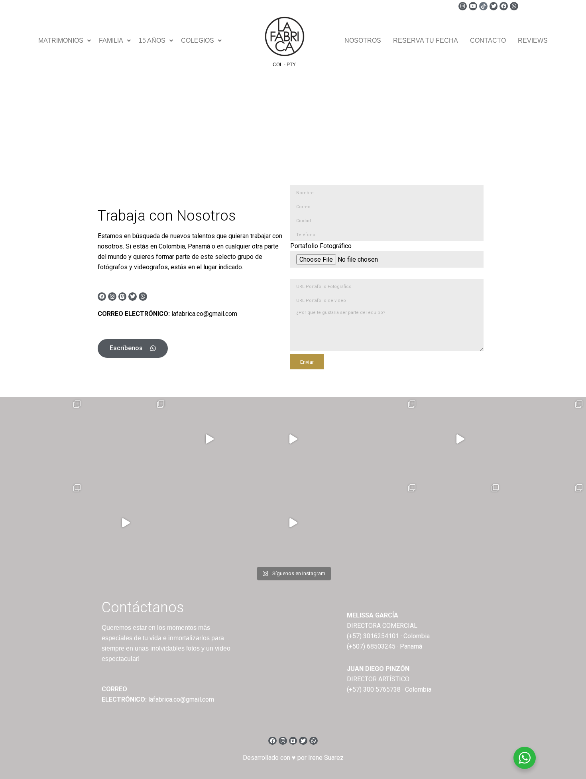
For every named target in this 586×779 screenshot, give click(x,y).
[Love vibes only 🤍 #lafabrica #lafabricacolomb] (377, 523)
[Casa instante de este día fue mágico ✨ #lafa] (125, 523)
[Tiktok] (483, 6)
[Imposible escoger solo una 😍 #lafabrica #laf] (42, 523)
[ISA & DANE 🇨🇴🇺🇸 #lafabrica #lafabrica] (377, 439)
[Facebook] (503, 6)
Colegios (197, 40)
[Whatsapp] (514, 6)
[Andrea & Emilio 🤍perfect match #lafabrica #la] (544, 439)
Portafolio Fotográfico (321, 246)
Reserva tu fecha (425, 40)
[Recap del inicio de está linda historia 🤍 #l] (460, 439)
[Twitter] (494, 6)
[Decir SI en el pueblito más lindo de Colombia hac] (544, 523)
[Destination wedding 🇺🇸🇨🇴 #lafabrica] (460, 523)
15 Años (152, 40)
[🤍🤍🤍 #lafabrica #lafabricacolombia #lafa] (209, 523)
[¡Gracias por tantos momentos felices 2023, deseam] (209, 439)
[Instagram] (462, 6)
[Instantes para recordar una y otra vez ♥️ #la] (293, 523)
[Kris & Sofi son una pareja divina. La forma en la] (293, 439)
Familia (111, 40)
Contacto (488, 40)
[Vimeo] (122, 296)
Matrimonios (60, 40)
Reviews (533, 40)
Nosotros (362, 40)
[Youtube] (473, 6)
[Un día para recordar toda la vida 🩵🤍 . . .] (42, 439)
